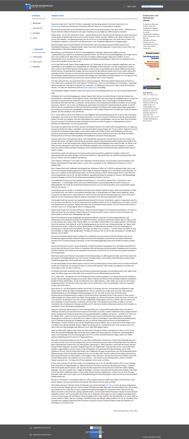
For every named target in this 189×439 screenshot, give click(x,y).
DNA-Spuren (109, 385)
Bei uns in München (150, 95)
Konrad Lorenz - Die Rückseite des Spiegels (150, 18)
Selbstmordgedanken (89, 87)
